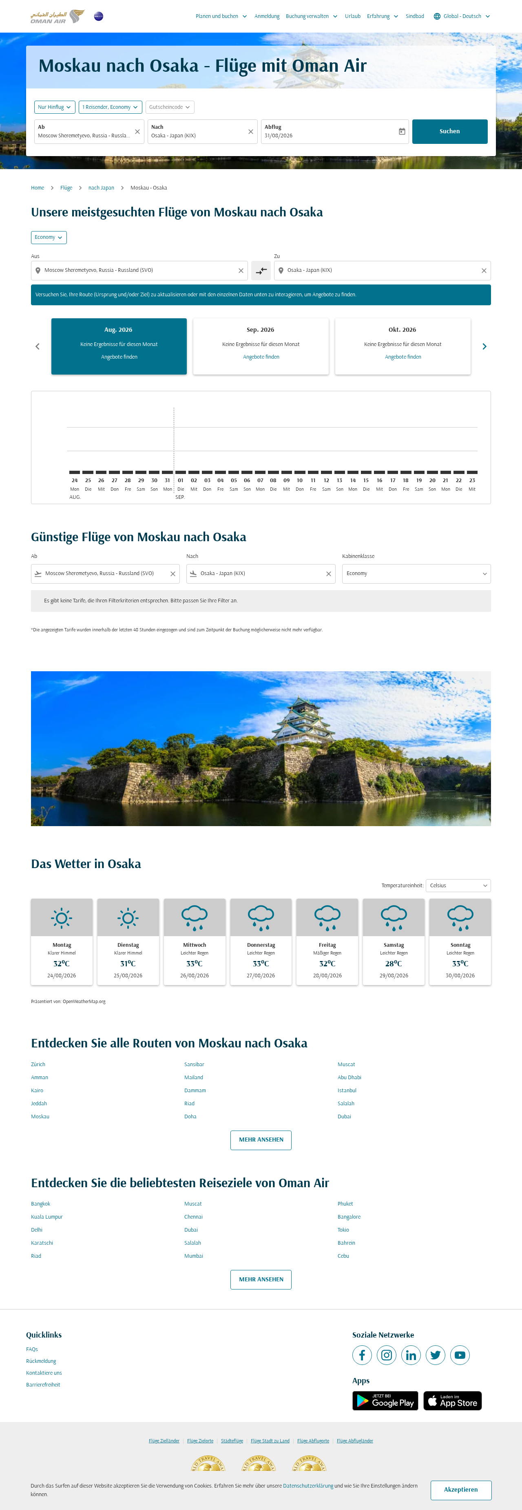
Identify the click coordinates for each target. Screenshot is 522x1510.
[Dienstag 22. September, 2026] (458, 472)
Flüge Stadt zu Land (270, 1441)
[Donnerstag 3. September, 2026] (207, 472)
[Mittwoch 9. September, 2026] (286, 472)
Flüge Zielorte (200, 1441)
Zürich (38, 1065)
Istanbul (347, 1091)
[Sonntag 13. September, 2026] (339, 472)
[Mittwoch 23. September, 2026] (472, 472)
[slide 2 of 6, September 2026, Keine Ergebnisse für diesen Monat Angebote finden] (261, 346)
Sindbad (415, 16)
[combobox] (85, 136)
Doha (190, 1117)
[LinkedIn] (411, 1355)
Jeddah (39, 1104)
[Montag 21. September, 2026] (445, 472)
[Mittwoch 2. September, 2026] (193, 472)
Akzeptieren (461, 1490)
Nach (157, 127)
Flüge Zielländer (164, 1441)
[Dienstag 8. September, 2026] (273, 472)
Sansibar (194, 1065)
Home (37, 188)
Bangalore (349, 1217)
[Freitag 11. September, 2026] (313, 472)
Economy (45, 237)
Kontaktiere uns (44, 1373)
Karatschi (42, 1243)
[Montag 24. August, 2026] (74, 472)
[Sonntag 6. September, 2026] (246, 472)
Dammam (195, 1091)
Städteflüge (232, 1441)
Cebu (343, 1256)
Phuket (345, 1204)
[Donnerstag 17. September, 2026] (392, 472)
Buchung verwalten (312, 16)
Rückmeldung (41, 1361)
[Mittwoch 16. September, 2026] (379, 472)
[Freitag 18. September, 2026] (405, 472)
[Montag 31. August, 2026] (167, 472)
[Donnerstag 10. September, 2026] (299, 472)
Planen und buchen (222, 16)
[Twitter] (435, 1355)
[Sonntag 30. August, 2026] (154, 472)
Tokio (343, 1230)
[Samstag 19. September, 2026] (419, 472)
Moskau (40, 1117)
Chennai (193, 1217)
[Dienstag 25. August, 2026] (87, 472)
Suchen (450, 131)
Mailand (193, 1078)
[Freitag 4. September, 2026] (220, 472)
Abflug (273, 127)
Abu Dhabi (349, 1078)
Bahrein (346, 1243)
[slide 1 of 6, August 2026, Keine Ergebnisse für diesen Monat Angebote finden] (119, 346)
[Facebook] (362, 1355)
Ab (41, 127)
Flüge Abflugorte (313, 1441)
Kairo (37, 1091)
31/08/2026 (278, 136)
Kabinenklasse (358, 556)
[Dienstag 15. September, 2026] (366, 472)
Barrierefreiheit (43, 1385)
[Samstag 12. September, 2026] (326, 472)
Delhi (36, 1230)
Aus (35, 257)
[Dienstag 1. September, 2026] (180, 472)
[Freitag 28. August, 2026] (127, 472)
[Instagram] (386, 1355)
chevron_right (484, 346)
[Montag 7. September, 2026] (260, 472)
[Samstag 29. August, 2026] (140, 472)
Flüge (66, 188)
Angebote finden (119, 357)
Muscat (346, 1065)
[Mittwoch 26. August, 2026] (101, 472)
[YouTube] (460, 1355)
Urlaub (353, 16)
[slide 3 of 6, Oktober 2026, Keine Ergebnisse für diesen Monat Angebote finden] (403, 346)
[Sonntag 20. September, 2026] (432, 472)
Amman (39, 1078)
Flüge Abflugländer (355, 1441)
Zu (277, 257)
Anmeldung (266, 16)
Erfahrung (383, 16)
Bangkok (40, 1204)
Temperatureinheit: (403, 886)
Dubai (344, 1117)
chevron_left (37, 346)
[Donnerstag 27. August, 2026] (114, 472)
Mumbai (193, 1256)
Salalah (346, 1104)
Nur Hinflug (51, 107)
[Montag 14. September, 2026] (352, 472)
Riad (189, 1104)
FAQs (32, 1350)
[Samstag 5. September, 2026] (233, 472)
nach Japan (101, 188)
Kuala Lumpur (47, 1217)
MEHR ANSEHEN (261, 1140)
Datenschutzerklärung (308, 1486)
